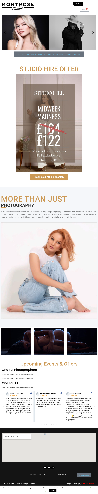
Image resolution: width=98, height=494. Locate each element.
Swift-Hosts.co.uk (87, 484)
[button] (62, 3)
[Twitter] (49, 467)
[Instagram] (53, 467)
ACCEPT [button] (52, 491)
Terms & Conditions (37, 474)
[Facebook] (45, 467)
